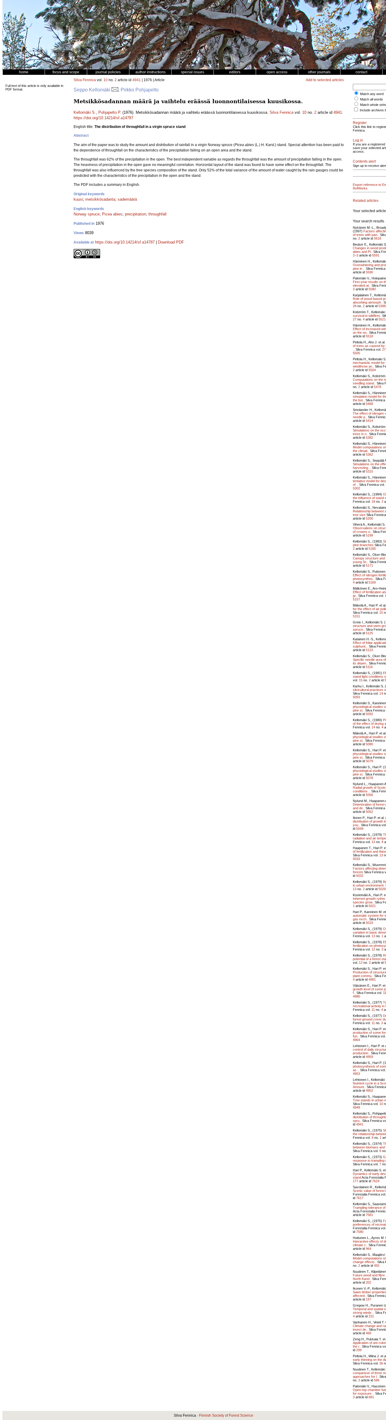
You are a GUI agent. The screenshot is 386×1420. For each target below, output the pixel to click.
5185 (372, 548)
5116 (369, 667)
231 (371, 1316)
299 (359, 1350)
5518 (369, 336)
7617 (359, 1198)
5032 (359, 875)
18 (373, 501)
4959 (369, 1057)
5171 (369, 565)
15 (381, 612)
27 (354, 319)
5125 (369, 633)
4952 (369, 1090)
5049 (359, 828)
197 (368, 1299)
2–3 (355, 255)
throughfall (157, 214)
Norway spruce (87, 214)
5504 (372, 370)
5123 (369, 650)
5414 (369, 420)
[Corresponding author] (115, 89)
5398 (382, 306)
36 (381, 1363)
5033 (356, 859)
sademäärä (127, 199)
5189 (369, 535)
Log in (358, 140)
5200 (369, 518)
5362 (369, 454)
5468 (369, 404)
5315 (369, 471)
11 (373, 1009)
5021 (372, 906)
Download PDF (171, 242)
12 (373, 949)
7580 (359, 1232)
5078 (369, 778)
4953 (356, 1073)
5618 (377, 238)
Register (360, 123)
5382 (369, 437)
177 (355, 1181)
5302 (356, 488)
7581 (369, 1215)
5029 (382, 889)
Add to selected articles (325, 80)
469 (368, 1333)
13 (373, 842)
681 (371, 1397)
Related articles (365, 201)
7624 (375, 1181)
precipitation (135, 214)
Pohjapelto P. (109, 112)
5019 (369, 923)
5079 (369, 761)
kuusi (78, 199)
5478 (377, 387)
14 (381, 693)
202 (368, 1282)
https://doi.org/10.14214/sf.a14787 (103, 118)
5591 (375, 255)
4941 (136, 80)
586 (376, 1380)
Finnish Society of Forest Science (226, 1415)
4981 (372, 979)
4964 (356, 1040)
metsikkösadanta (100, 199)
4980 (356, 996)
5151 (356, 616)
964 (368, 1248)
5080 (369, 744)
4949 (356, 1107)
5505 (356, 353)
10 (105, 80)
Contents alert (364, 161)
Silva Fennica (85, 80)
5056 (369, 795)
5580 (372, 289)
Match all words (371, 99)
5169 (372, 582)
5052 (369, 811)
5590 (369, 272)
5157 (356, 599)
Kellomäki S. (85, 112)
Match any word (372, 94)
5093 (356, 697)
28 (354, 306)
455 (376, 1265)
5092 (369, 714)
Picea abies (112, 214)
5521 (382, 319)
